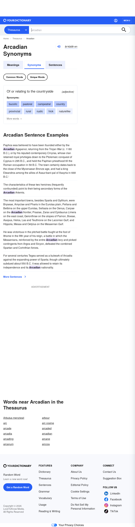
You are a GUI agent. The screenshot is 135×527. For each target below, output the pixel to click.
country (60, 104)
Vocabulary (45, 498)
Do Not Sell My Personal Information (83, 506)
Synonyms (34, 65)
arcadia (7, 433)
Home (6, 38)
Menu (127, 20)
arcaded (47, 428)
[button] (116, 20)
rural (28, 111)
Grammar (44, 491)
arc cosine (48, 423)
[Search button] (125, 30)
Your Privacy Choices (71, 525)
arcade (7, 428)
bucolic (13, 104)
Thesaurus (14, 30)
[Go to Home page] (17, 20)
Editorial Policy (79, 485)
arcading (8, 439)
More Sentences (12, 276)
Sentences (55, 65)
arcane (46, 439)
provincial (14, 111)
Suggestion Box (112, 478)
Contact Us (109, 472)
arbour (46, 418)
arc (5, 423)
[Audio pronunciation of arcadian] (58, 46)
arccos (46, 444)
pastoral (27, 104)
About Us (76, 472)
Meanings (13, 65)
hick (51, 111)
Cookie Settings (80, 491)
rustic (40, 111)
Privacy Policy (79, 478)
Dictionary (45, 472)
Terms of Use (78, 498)
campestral (44, 104)
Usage (42, 504)
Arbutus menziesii (13, 418)
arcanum (8, 444)
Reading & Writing (49, 511)
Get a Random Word (18, 487)
